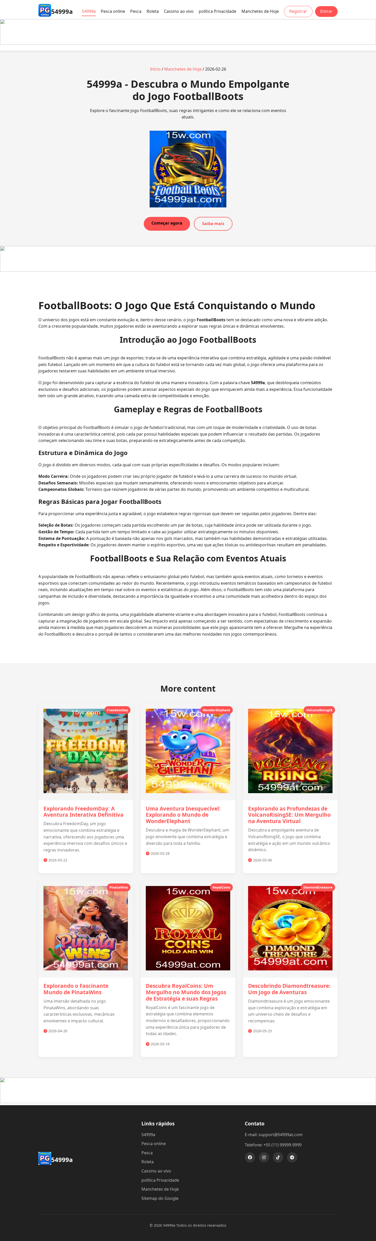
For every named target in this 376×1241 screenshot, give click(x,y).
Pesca (135, 11)
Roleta (153, 11)
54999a (89, 11)
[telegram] (292, 1157)
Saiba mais (213, 223)
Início (155, 69)
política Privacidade (217, 11)
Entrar (326, 11)
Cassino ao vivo (179, 11)
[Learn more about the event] (188, 43)
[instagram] (264, 1157)
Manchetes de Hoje (260, 11)
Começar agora (166, 223)
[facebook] (250, 1157)
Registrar (298, 11)
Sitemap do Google (160, 1198)
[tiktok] (278, 1157)
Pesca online (113, 11)
